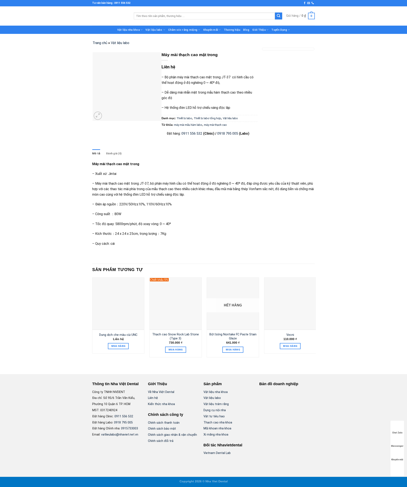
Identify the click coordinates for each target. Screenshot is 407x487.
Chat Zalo (397, 433)
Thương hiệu (232, 29)
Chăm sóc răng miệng (182, 29)
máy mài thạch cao (215, 124)
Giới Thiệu (259, 29)
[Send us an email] (308, 3)
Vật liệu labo (153, 29)
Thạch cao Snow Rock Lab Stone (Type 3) (175, 336)
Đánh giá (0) (114, 153)
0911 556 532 (191, 133)
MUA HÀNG (118, 345)
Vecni (290, 335)
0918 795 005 (227, 133)
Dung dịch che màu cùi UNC (118, 335)
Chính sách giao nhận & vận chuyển (172, 435)
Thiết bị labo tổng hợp (207, 118)
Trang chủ (100, 43)
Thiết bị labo (184, 118)
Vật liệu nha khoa (128, 29)
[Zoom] (98, 116)
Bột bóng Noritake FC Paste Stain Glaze (232, 336)
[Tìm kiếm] (278, 16)
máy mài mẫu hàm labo (188, 124)
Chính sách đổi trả (160, 441)
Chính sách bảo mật (162, 428)
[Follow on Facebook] (304, 3)
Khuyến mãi (210, 29)
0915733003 (129, 428)
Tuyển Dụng (279, 29)
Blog (246, 29)
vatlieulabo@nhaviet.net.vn (119, 434)
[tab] (96, 153)
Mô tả (96, 153)
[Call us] (312, 3)
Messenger (397, 446)
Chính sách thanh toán (164, 423)
